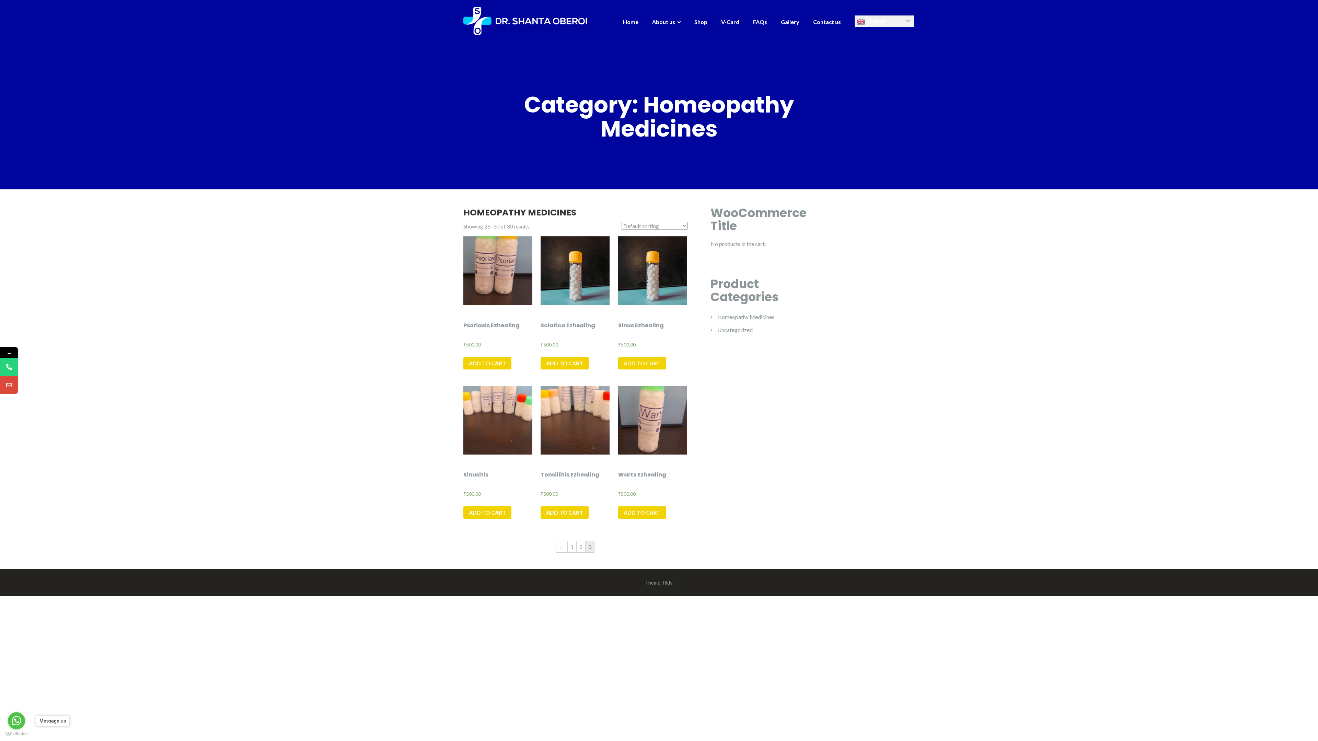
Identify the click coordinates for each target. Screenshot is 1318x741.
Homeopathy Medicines (745, 317)
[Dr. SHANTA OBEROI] (525, 20)
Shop (700, 22)
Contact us (827, 22)
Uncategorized (735, 330)
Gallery (790, 22)
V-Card (730, 22)
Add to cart (487, 363)
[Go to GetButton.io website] (16, 734)
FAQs (760, 22)
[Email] (9, 385)
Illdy (667, 582)
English (875, 21)
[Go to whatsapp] (16, 720)
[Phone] (9, 367)
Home (630, 22)
